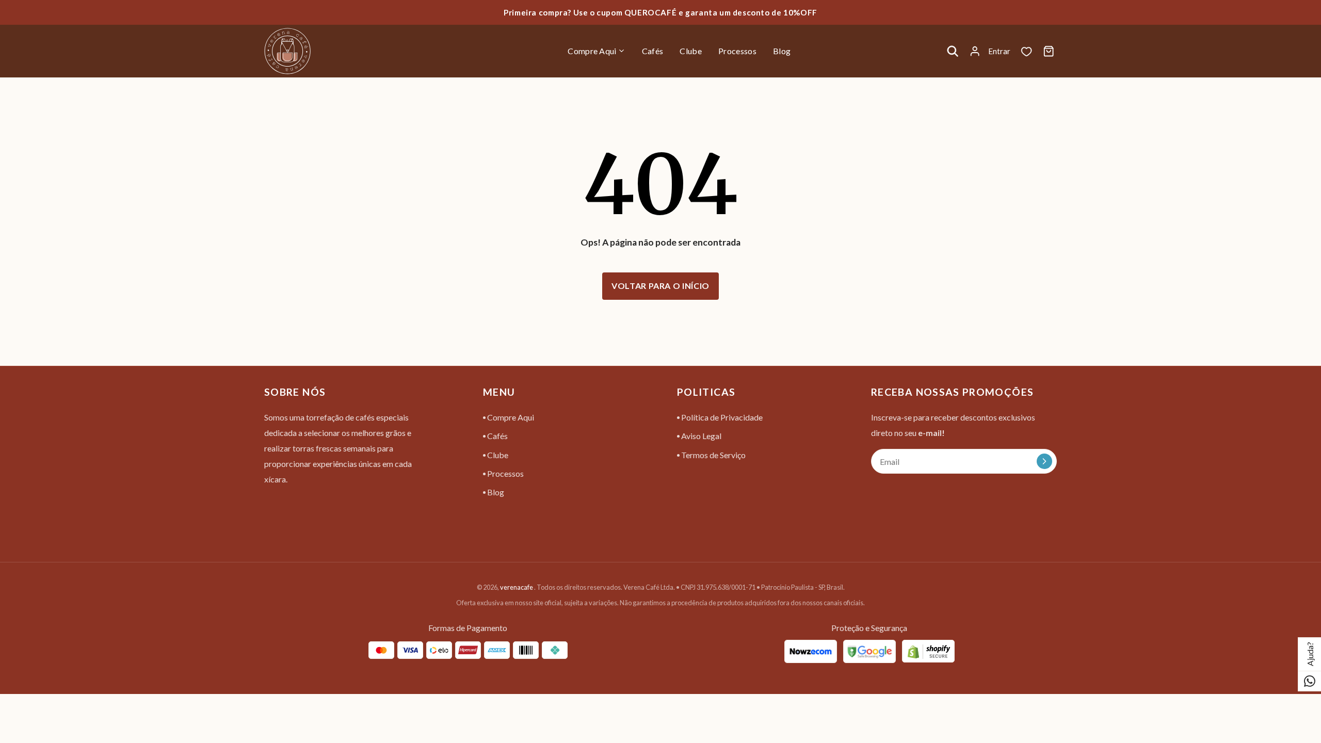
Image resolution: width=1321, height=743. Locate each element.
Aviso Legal (700, 436)
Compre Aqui (510, 417)
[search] (952, 51)
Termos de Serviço (713, 455)
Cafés (497, 436)
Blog (495, 492)
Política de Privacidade (721, 417)
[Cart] (1048, 51)
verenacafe (516, 587)
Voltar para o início (660, 285)
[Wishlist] (1026, 51)
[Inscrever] (1044, 461)
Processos (505, 473)
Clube (497, 455)
